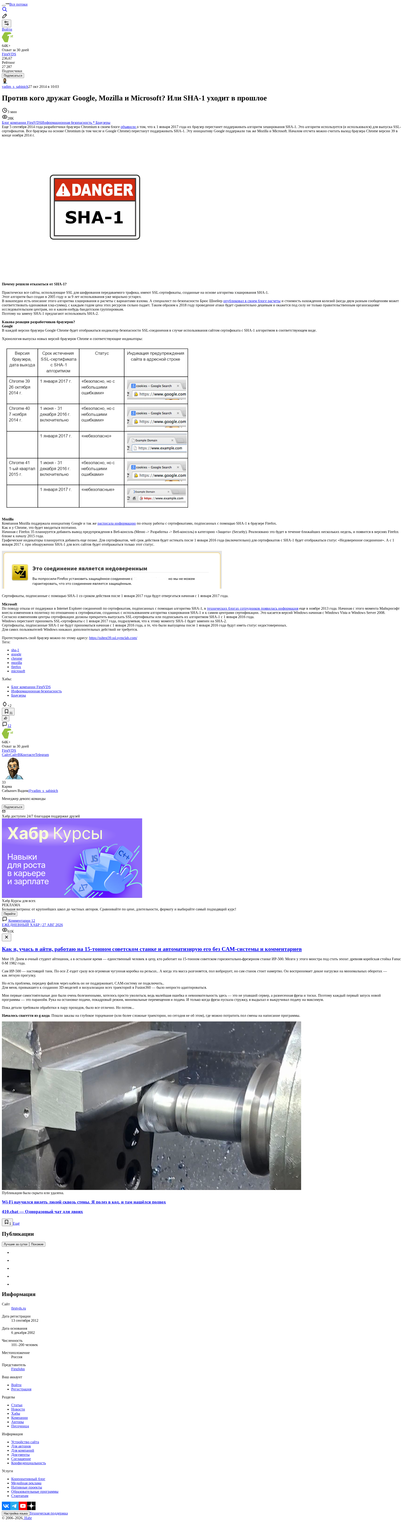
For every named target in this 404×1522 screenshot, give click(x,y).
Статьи (16, 1405)
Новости (18, 1409)
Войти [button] (7, 29)
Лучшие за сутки (15, 1244)
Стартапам (19, 1496)
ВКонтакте (26, 755)
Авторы (17, 1422)
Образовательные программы (34, 1491)
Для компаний (22, 1450)
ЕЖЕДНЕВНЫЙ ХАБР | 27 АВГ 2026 (32, 925)
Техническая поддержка (48, 1513)
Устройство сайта (25, 1442)
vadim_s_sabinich (15, 87)
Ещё (16, 1223)
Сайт (6, 755)
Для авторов (21, 1446)
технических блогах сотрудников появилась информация (252, 608)
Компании (19, 1418)
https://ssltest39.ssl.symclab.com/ (113, 638)
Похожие (37, 1244)
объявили (129, 127)
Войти (16, 1385)
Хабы (15, 1413)
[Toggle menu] (4, 5)
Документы (20, 1455)
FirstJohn (18, 1369)
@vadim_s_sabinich (43, 791)
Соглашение (21, 1459)
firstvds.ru (18, 1308)
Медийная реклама (26, 1483)
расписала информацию (116, 523)
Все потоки (18, 4)
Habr (27, 1518)
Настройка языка (16, 1513)
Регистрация (21, 1389)
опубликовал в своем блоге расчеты (252, 301)
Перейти (9, 914)
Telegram (42, 755)
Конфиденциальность (28, 1463)
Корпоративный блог (28, 1479)
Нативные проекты (26, 1487)
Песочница (20, 1426)
